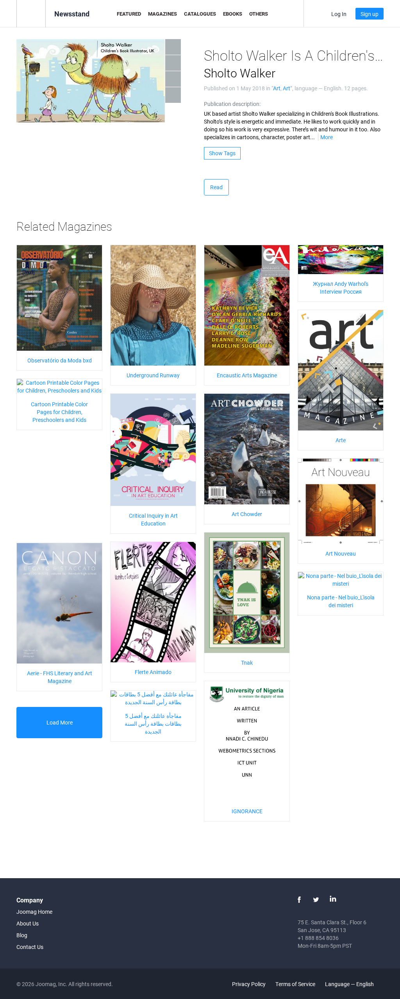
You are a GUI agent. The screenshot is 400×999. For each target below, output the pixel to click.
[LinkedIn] (333, 900)
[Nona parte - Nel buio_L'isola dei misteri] (340, 579)
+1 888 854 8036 (318, 938)
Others (258, 13)
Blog (21, 935)
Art (276, 88)
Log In (338, 14)
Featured (129, 13)
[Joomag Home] (31, 13)
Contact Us (29, 947)
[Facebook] (299, 900)
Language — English (350, 984)
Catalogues (200, 13)
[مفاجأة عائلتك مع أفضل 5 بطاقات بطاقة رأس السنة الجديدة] (153, 697)
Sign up (370, 14)
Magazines (162, 13)
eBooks (232, 13)
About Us (27, 923)
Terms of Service (295, 984)
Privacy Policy (249, 984)
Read (216, 187)
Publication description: (232, 104)
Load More (59, 722)
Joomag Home (34, 911)
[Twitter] (316, 900)
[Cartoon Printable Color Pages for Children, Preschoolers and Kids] (59, 386)
